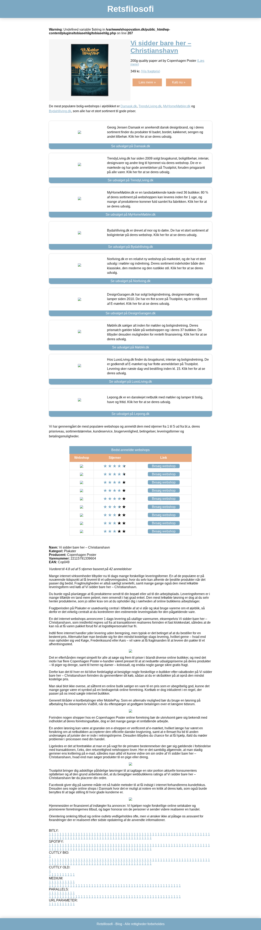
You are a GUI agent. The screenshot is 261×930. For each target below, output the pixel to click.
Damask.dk (129, 106)
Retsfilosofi (130, 9)
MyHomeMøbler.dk (176, 106)
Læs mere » (147, 82)
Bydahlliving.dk (60, 111)
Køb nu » (178, 82)
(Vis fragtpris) (150, 71)
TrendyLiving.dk (149, 106)
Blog (118, 924)
